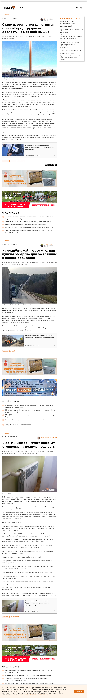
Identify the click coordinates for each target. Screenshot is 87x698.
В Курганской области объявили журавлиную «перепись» (25, 224)
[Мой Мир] (53, 165)
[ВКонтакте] (46, 165)
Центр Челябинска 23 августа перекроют (19, 425)
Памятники (13, 160)
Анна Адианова (49, 245)
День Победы (20, 160)
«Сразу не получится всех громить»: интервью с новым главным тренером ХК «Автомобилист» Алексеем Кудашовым (69, 44)
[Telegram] (51, 165)
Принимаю (78, 691)
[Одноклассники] (48, 165)
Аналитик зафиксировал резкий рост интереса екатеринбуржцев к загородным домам (71, 52)
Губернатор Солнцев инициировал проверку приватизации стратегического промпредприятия (70, 24)
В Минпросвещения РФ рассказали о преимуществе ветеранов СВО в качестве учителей (30, 411)
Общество (5, 160)
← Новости (6, 15)
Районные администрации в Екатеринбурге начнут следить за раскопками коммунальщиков (27, 679)
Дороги (12, 351)
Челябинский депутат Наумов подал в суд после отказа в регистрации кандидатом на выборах (30, 684)
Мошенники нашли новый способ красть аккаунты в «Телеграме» (28, 221)
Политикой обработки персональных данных (35, 695)
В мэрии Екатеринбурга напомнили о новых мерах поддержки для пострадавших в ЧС (28, 231)
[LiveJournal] (56, 165)
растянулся (31, 328)
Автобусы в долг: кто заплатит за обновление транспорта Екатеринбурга (71, 31)
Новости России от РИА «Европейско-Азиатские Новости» (9, 8)
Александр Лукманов (49, 437)
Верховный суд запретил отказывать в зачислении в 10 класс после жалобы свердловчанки (29, 421)
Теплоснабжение (14, 616)
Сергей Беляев (49, 19)
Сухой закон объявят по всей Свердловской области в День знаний (70, 57)
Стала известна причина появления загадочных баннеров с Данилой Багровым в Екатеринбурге (29, 218)
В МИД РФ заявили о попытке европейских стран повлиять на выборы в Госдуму (30, 416)
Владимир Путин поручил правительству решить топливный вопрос (29, 227)
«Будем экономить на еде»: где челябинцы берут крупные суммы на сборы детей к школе (71, 37)
